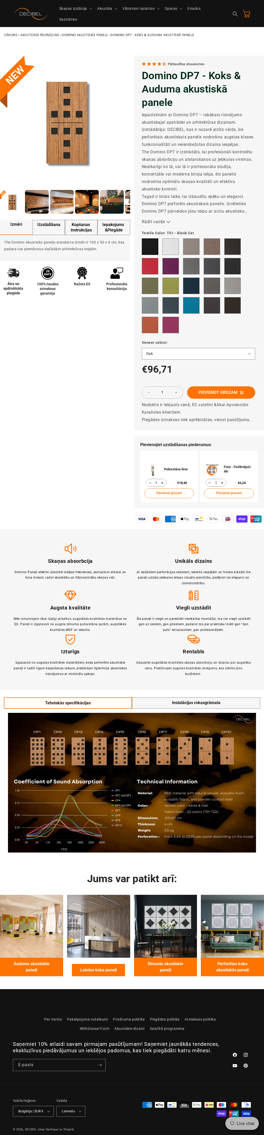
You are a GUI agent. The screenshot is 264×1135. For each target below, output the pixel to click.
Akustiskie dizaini (129, 1028)
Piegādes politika (165, 1019)
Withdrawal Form (95, 1028)
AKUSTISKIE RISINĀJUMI (39, 35)
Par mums (53, 1019)
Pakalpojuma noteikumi (87, 1019)
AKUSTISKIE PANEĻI (85, 35)
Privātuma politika (129, 1019)
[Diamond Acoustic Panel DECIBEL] (165, 926)
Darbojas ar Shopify (60, 1129)
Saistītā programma (167, 1028)
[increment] (176, 392)
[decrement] (148, 392)
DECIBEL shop (35, 1129)
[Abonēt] (99, 1065)
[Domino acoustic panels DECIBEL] (232, 926)
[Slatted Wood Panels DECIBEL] (98, 926)
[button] (75, 8)
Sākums (11, 35)
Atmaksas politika (200, 1019)
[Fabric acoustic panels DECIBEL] (31, 926)
